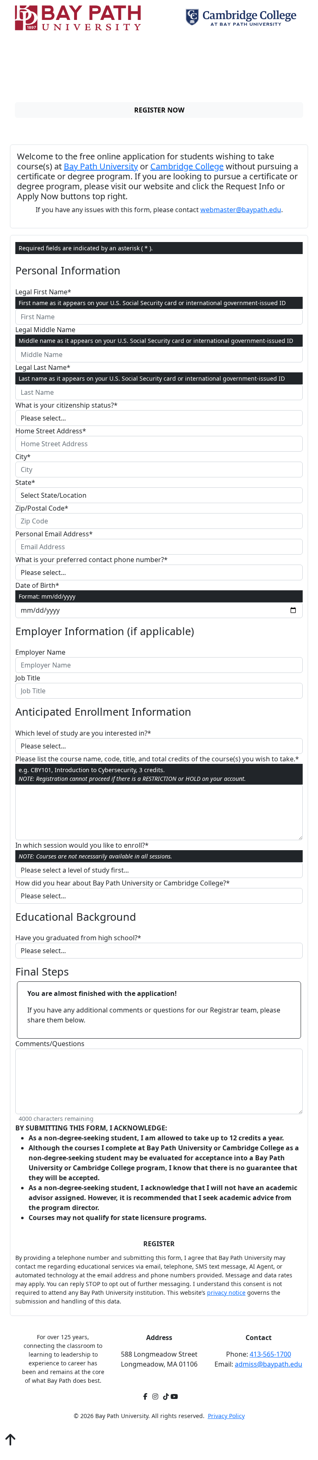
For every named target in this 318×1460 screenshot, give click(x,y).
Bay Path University (101, 166)
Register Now (159, 110)
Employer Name (40, 652)
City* (23, 456)
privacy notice (226, 1292)
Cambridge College (187, 166)
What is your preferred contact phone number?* (91, 559)
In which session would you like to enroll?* (82, 845)
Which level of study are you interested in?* (83, 733)
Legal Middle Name (45, 329)
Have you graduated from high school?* (78, 937)
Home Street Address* (50, 430)
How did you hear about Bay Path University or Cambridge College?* (122, 883)
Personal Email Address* (54, 533)
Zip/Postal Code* (41, 508)
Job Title (27, 677)
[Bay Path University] (78, 17)
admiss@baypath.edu (268, 1364)
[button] (10, 1440)
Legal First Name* (43, 291)
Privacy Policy (226, 1416)
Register (159, 1243)
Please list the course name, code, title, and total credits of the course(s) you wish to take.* (157, 758)
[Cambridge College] (243, 17)
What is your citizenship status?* (66, 405)
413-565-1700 (270, 1354)
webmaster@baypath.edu (240, 209)
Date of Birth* (37, 585)
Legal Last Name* (42, 367)
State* (25, 482)
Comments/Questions (49, 1043)
